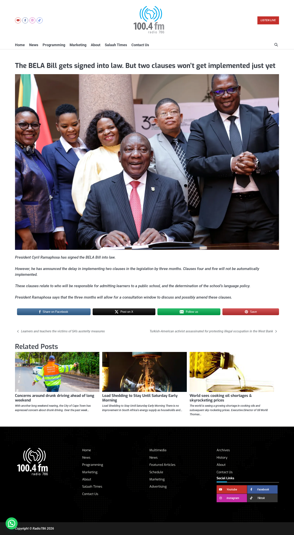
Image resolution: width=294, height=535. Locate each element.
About (95, 45)
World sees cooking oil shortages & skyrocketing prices (221, 398)
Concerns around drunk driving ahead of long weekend (54, 398)
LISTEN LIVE (268, 20)
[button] (12, 523)
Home (20, 45)
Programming (54, 45)
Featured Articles (162, 465)
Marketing (78, 45)
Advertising (158, 486)
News (33, 45)
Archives (223, 450)
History (222, 457)
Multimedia (157, 450)
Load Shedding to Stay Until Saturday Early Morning (140, 398)
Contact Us (140, 45)
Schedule (156, 472)
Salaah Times (116, 45)
